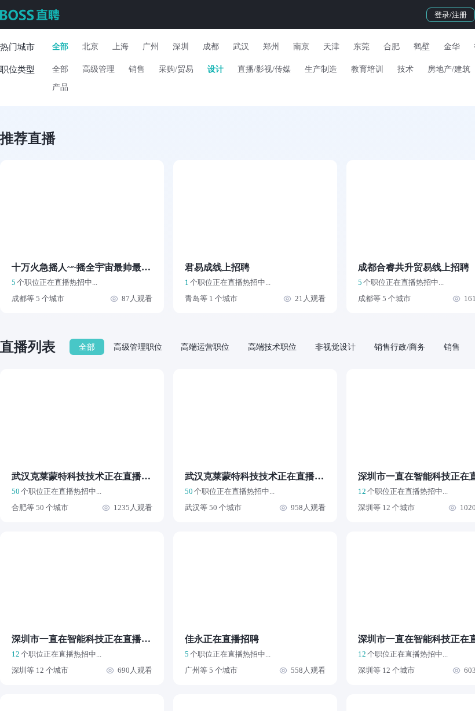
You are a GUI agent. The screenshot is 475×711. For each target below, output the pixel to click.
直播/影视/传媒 (264, 69)
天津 (331, 46)
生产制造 (321, 69)
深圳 (181, 46)
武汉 (241, 46)
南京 (301, 46)
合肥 (391, 46)
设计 (215, 69)
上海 (120, 46)
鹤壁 (422, 46)
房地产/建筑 (448, 69)
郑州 (271, 46)
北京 (90, 46)
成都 (211, 46)
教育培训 (367, 69)
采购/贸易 (176, 69)
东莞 (361, 46)
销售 (137, 69)
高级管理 (98, 69)
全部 (60, 46)
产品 (60, 87)
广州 (150, 46)
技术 (405, 69)
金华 (452, 46)
